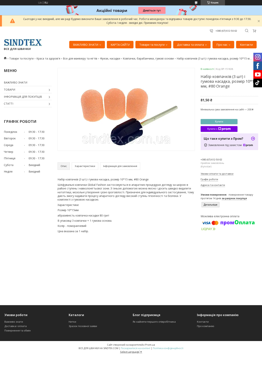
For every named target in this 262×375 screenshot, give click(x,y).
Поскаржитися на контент (135, 348)
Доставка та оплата (190, 44)
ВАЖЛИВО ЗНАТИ (85, 44)
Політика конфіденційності (168, 348)
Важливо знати (13, 321)
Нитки (72, 321)
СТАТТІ (8, 103)
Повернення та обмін (17, 330)
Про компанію (205, 326)
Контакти (246, 44)
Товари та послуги (152, 44)
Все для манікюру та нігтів (80, 58)
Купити (219, 121)
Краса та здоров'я (48, 58)
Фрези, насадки (110, 58)
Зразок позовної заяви (83, 326)
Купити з (212, 128)
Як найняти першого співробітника (154, 321)
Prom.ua (150, 344)
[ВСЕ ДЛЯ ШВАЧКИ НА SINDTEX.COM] (23, 42)
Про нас (221, 44)
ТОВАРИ (9, 89)
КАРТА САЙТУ (120, 44)
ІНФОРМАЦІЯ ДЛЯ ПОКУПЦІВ (23, 96)
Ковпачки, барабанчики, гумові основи (148, 58)
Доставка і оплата (15, 326)
